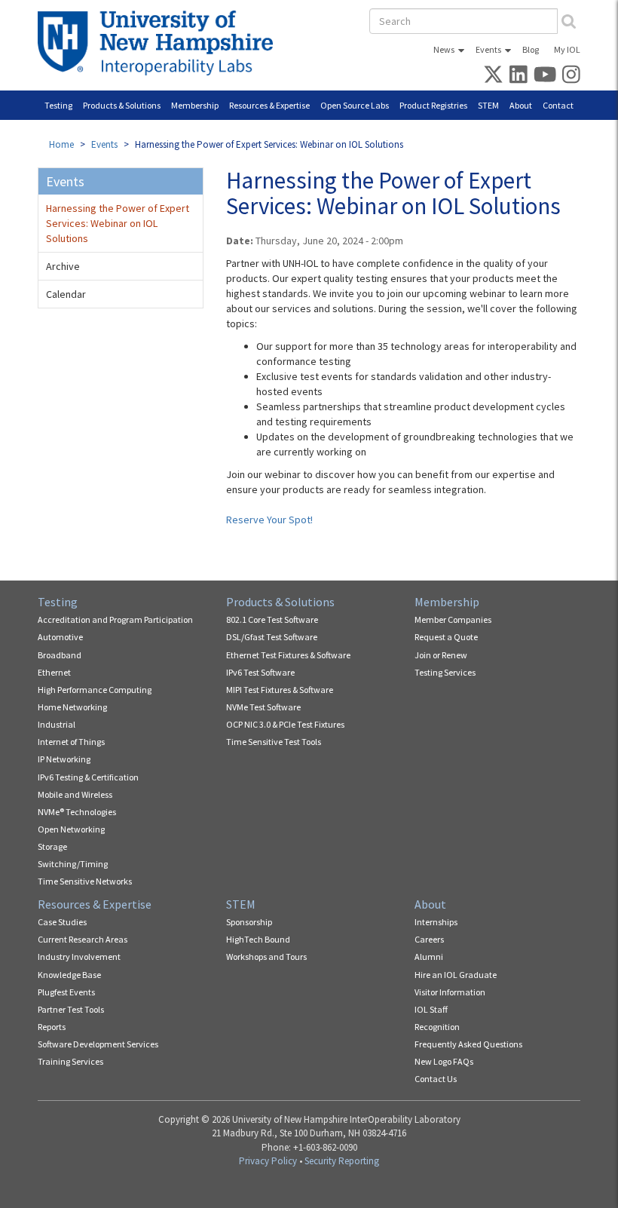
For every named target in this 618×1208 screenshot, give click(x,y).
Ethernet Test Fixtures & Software (288, 655)
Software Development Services (98, 1044)
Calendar (66, 294)
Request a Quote (446, 636)
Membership (195, 105)
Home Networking (72, 707)
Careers (429, 939)
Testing (58, 105)
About (520, 105)
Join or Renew (441, 655)
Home (61, 144)
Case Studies (62, 921)
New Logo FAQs (444, 1061)
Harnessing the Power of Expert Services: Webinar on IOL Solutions (117, 223)
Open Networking (71, 829)
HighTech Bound (258, 939)
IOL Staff (431, 1009)
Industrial (56, 724)
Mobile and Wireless (75, 794)
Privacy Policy (268, 1160)
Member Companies (453, 619)
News (443, 49)
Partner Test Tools (71, 1009)
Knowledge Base (69, 974)
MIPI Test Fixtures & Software (279, 689)
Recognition (437, 1026)
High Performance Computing (94, 689)
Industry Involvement (79, 956)
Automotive (60, 636)
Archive (63, 266)
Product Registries (433, 105)
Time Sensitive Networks (85, 881)
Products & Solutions (122, 105)
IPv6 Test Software (260, 672)
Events (488, 49)
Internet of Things (71, 741)
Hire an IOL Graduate (456, 974)
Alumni (429, 956)
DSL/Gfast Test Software (271, 636)
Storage (52, 846)
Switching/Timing (73, 863)
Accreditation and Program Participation (115, 619)
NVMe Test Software (263, 707)
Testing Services (445, 672)
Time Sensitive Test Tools (273, 741)
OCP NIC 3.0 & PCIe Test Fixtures (285, 724)
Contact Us (436, 1078)
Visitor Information (450, 992)
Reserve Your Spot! (269, 519)
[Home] (161, 43)
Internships (436, 921)
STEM (488, 105)
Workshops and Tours (266, 956)
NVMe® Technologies (77, 811)
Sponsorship (249, 921)
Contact (558, 105)
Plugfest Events (66, 992)
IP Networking (64, 759)
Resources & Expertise (269, 105)
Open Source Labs (354, 105)
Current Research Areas (82, 939)
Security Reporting (341, 1160)
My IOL (567, 49)
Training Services (70, 1061)
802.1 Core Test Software (272, 619)
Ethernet (54, 672)
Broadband (59, 655)
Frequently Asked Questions (468, 1044)
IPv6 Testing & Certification (88, 777)
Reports (52, 1026)
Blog (530, 49)
